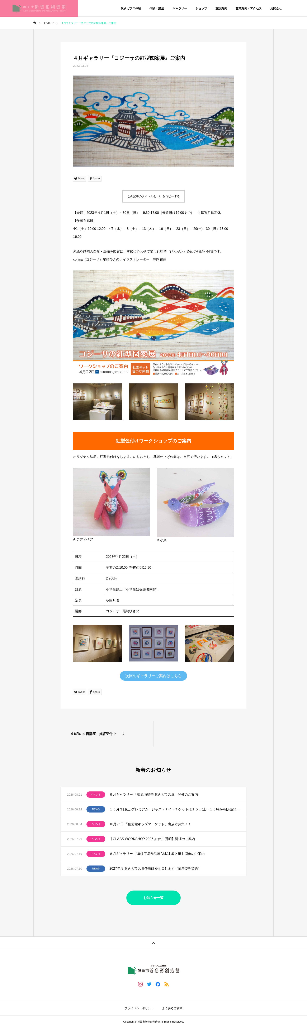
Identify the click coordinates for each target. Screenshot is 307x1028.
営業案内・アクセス (249, 8)
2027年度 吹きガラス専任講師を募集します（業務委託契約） (155, 868)
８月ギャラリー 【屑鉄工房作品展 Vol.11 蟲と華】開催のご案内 (157, 853)
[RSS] (166, 984)
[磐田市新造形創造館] (39, 8)
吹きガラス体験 (131, 8)
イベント (96, 794)
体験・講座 (157, 8)
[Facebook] (158, 984)
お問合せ (276, 8)
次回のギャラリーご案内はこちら (153, 676)
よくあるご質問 (172, 1008)
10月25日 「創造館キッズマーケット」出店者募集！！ (150, 824)
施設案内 (221, 8)
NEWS (96, 809)
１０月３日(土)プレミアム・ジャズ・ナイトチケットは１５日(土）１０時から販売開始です (174, 809)
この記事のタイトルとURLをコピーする (153, 196)
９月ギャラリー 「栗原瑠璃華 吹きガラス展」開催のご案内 (153, 794)
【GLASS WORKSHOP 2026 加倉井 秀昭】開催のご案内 (152, 839)
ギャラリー (180, 8)
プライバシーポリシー (139, 1008)
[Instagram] (140, 984)
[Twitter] (149, 984)
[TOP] (153, 942)
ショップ (201, 8)
